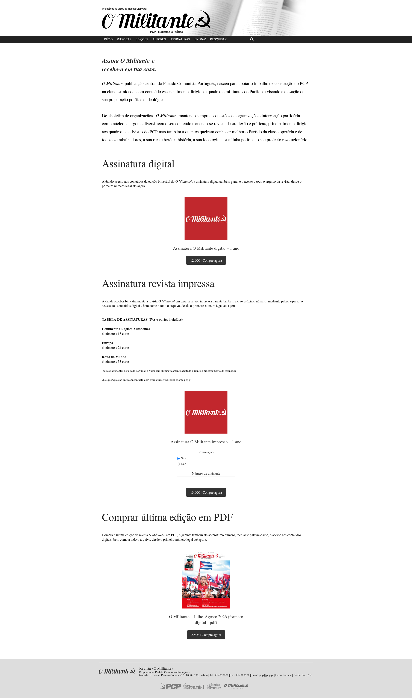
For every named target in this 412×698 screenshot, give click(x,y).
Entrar (200, 39)
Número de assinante (206, 473)
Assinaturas (180, 39)
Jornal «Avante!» (193, 686)
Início (108, 39)
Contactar (299, 675)
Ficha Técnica (283, 675)
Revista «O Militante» (117, 671)
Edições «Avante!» (213, 686)
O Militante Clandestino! (236, 686)
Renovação (206, 452)
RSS (309, 675)
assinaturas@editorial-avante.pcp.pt (170, 380)
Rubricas (124, 39)
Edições (142, 39)
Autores (159, 39)
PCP (171, 686)
